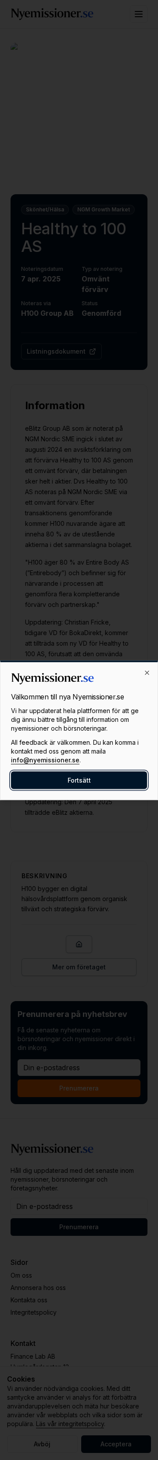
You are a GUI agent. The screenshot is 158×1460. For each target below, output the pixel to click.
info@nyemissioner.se (45, 759)
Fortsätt (79, 780)
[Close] (147, 672)
